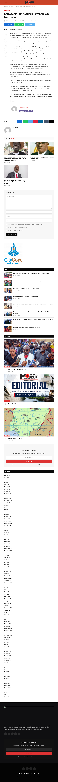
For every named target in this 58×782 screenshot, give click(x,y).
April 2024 (6, 539)
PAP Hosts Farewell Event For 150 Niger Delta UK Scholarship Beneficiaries (31, 273)
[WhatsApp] (5, 36)
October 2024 (7, 525)
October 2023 (7, 553)
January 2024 (7, 546)
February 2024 (7, 544)
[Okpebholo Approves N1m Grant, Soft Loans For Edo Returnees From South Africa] (16, 171)
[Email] (5, 51)
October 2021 (7, 605)
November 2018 (7, 685)
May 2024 (6, 537)
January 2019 (7, 681)
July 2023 (6, 560)
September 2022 (8, 582)
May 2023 (6, 564)
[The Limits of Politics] (29, 388)
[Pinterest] (5, 47)
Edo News (7, 10)
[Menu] (6, 2)
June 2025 (6, 507)
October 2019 (7, 660)
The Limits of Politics (13, 404)
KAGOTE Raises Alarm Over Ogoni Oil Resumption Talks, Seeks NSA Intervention (33, 304)
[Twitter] (5, 40)
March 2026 (7, 486)
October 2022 (7, 580)
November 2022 (8, 578)
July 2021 (6, 612)
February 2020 (7, 651)
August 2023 (7, 557)
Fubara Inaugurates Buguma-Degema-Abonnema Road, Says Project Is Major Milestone (32, 312)
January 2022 (7, 601)
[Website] (32, 111)
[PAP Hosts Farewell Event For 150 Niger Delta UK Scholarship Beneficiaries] (8, 275)
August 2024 (7, 530)
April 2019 (6, 674)
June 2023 (6, 562)
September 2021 (8, 607)
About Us (26, 773)
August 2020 (7, 637)
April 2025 (6, 512)
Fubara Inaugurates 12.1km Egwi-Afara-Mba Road (25, 296)
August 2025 (7, 502)
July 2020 (6, 639)
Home (20, 773)
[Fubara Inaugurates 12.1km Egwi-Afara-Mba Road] (8, 298)
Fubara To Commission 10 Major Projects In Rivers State (26, 327)
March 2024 (7, 541)
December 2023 (8, 548)
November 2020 (8, 630)
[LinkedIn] (5, 44)
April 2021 (6, 619)
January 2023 (7, 573)
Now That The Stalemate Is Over (17, 369)
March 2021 (7, 621)
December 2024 (8, 521)
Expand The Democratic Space (16, 438)
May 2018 (6, 697)
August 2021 (7, 610)
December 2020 (8, 628)
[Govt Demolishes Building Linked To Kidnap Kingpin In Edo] (42, 148)
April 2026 (6, 484)
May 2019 (6, 671)
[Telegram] (5, 55)
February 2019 (7, 678)
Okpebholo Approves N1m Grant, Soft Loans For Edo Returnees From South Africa (14, 182)
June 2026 (6, 480)
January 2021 (7, 626)
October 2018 (7, 687)
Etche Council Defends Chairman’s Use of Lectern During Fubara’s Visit (30, 281)
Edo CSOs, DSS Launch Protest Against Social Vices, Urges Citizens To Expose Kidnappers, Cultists (15, 158)
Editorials (7, 435)
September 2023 (8, 555)
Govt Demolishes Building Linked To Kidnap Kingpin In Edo (42, 157)
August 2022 (7, 585)
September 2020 (8, 635)
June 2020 (6, 642)
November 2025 (8, 496)
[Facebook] (5, 33)
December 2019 (7, 655)
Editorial (7, 366)
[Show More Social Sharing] (36, 24)
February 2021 (7, 623)
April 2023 (6, 566)
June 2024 (6, 534)
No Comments (29, 20)
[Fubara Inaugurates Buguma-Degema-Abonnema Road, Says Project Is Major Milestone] (8, 313)
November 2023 (8, 550)
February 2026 (7, 489)
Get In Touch (35, 773)
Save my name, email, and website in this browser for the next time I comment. (25, 224)
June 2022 (6, 589)
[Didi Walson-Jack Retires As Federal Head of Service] (8, 290)
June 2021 (6, 614)
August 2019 (7, 665)
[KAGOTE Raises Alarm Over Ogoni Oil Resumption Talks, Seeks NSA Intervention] (8, 306)
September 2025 (8, 500)
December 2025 (8, 493)
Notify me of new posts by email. (15, 230)
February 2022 (7, 598)
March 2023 (7, 569)
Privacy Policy (38, 464)
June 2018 (6, 694)
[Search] (52, 2)
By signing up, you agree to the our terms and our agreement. (30, 464)
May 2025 (6, 509)
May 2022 (6, 591)
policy (33, 756)
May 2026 (6, 482)
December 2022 (8, 575)
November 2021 (7, 603)
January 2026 (7, 491)
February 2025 (7, 516)
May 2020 (6, 644)
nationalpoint (11, 20)
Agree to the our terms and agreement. (30, 756)
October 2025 (7, 498)
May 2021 (6, 617)
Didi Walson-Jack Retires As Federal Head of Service (26, 288)
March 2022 (7, 596)
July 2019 (6, 667)
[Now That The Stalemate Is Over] (29, 353)
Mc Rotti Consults (39, 777)
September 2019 (8, 662)
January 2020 (7, 653)
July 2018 (6, 692)
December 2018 (7, 683)
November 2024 (8, 523)
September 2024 (8, 528)
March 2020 (7, 649)
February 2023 (7, 571)
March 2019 (7, 676)
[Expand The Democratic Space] (29, 422)
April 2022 (6, 594)
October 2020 (7, 633)
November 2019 (7, 658)
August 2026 (7, 475)
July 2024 (6, 532)
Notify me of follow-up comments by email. (17, 227)
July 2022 (6, 587)
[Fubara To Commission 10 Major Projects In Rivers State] (8, 329)
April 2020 (6, 646)
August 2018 (7, 690)
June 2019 (6, 669)
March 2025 (7, 514)
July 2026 (6, 477)
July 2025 (6, 505)
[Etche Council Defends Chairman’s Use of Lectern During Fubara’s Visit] (8, 283)
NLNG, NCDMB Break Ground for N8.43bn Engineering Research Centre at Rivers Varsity (33, 320)
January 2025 (7, 518)
